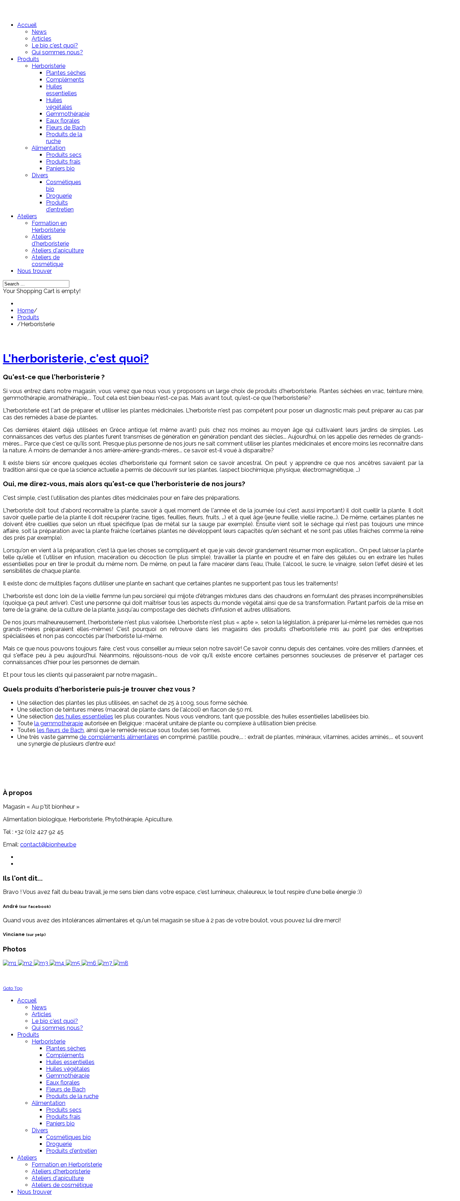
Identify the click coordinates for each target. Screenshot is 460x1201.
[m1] (10, 963)
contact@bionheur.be (48, 844)
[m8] (121, 963)
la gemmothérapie (58, 723)
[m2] (26, 963)
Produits (28, 317)
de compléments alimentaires (119, 737)
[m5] (74, 963)
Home (25, 310)
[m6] (90, 963)
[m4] (58, 963)
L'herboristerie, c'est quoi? (76, 358)
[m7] (106, 963)
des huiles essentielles (84, 716)
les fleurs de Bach (60, 730)
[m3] (42, 963)
